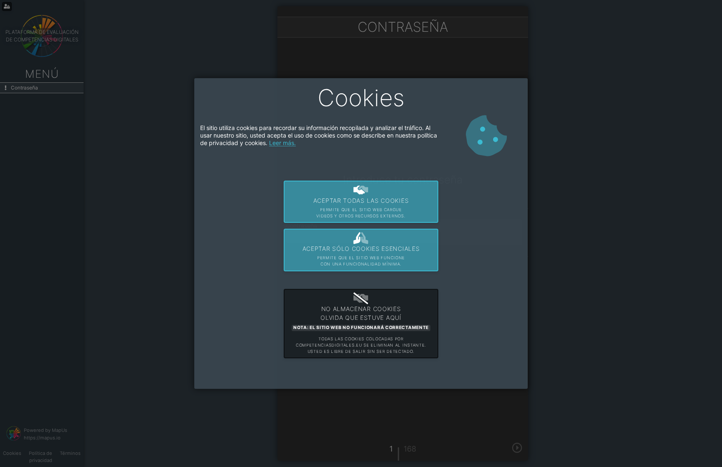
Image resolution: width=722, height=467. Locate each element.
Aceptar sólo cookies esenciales (361, 255)
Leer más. (282, 142)
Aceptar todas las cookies (361, 207)
